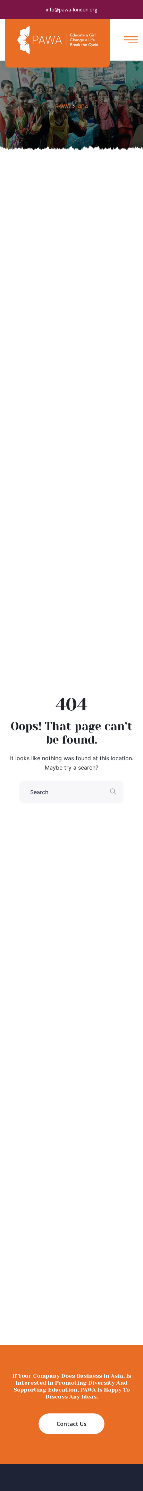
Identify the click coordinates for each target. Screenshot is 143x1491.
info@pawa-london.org (71, 9)
